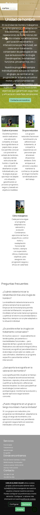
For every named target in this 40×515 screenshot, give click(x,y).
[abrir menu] (36, 8)
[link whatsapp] (13, 3)
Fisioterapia (8, 445)
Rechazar (26, 504)
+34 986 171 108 (9, 474)
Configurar (14, 504)
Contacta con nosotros (20, 100)
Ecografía (7, 453)
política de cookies (29, 499)
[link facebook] (7, 3)
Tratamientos (8, 448)
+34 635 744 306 (9, 477)
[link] (9, 8)
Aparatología (8, 450)
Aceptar (20, 509)
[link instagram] (10, 3)
